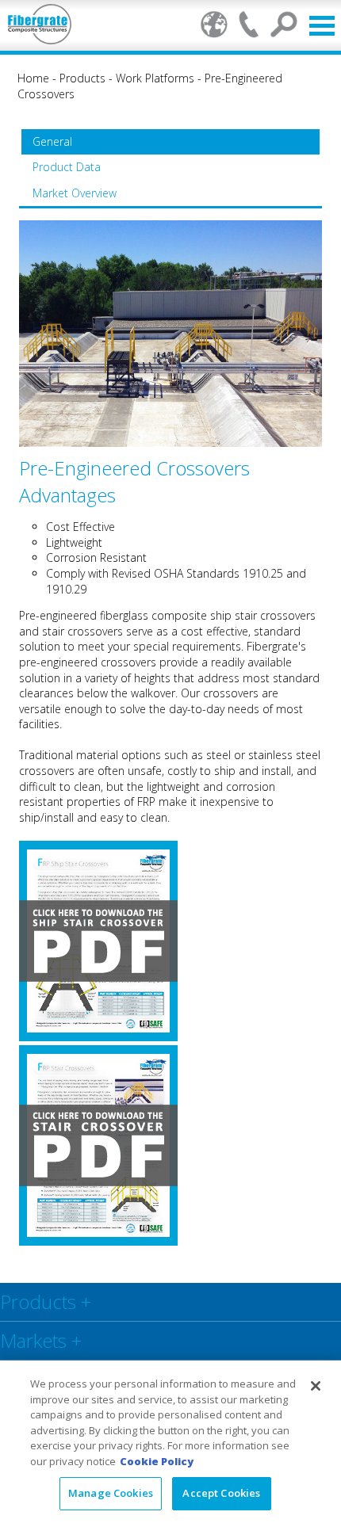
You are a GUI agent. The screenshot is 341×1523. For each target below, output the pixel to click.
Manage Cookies (110, 1493)
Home (33, 78)
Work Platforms (155, 78)
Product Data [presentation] (67, 166)
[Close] (315, 1385)
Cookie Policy (156, 1461)
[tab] (170, 142)
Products (82, 78)
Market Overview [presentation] (75, 192)
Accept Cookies (221, 1493)
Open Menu (322, 26)
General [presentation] (52, 141)
